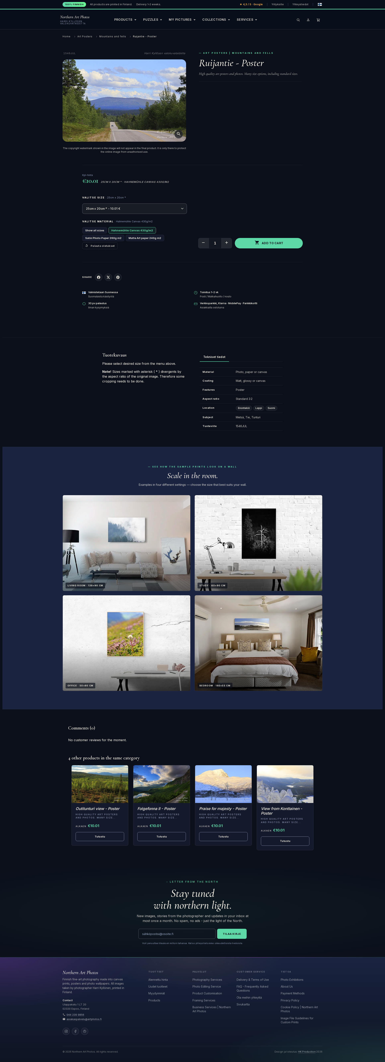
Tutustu (100, 836)
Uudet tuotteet (157, 986)
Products (154, 1000)
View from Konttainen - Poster (281, 811)
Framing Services (203, 1000)
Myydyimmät (156, 993)
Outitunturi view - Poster (97, 808)
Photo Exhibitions (292, 979)
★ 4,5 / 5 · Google (251, 4)
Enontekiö (244, 408)
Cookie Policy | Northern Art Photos (299, 1009)
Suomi (271, 408)
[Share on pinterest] (118, 277)
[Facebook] (75, 1031)
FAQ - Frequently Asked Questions (252, 988)
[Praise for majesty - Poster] (223, 784)
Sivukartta (243, 1004)
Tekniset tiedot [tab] (214, 357)
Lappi (258, 408)
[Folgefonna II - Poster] (161, 784)
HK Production (307, 1051)
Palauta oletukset (103, 245)
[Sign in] (308, 20)
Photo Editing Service (206, 986)
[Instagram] (66, 1031)
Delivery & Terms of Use (253, 979)
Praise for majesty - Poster (223, 808)
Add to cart (269, 242)
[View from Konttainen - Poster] (285, 784)
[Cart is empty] (318, 20)
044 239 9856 (75, 1014)
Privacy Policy (290, 1000)
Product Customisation (207, 993)
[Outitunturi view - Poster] (100, 784)
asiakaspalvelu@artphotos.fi (84, 1019)
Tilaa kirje (232, 933)
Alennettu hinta (158, 979)
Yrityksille (278, 4)
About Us (287, 986)
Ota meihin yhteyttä (249, 997)
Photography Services (207, 979)
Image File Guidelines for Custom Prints (297, 1020)
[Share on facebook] (98, 277)
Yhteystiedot (300, 4)
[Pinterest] (84, 1031)
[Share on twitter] (108, 277)
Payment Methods (293, 993)
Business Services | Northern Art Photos (211, 1009)
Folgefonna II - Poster (156, 808)
